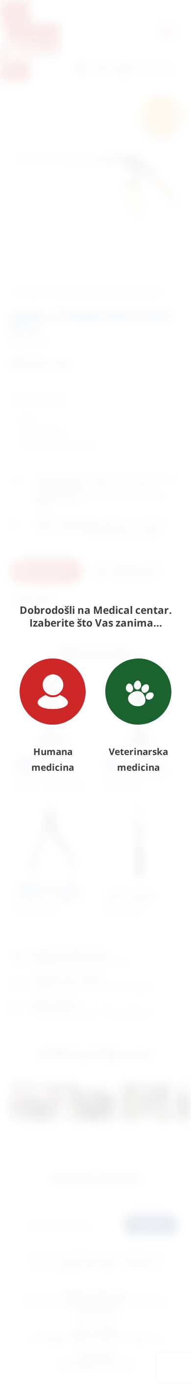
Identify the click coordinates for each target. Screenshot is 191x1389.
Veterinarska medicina (138, 759)
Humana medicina (52, 759)
